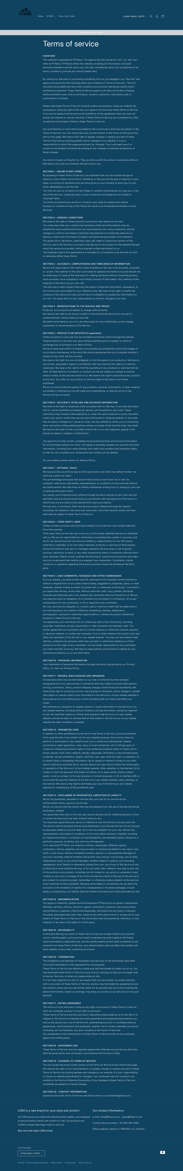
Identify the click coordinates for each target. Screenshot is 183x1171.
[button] (51, 16)
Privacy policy (70, 1163)
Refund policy (56, 1163)
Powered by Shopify (41, 1163)
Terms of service (85, 1163)
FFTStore (28, 1163)
